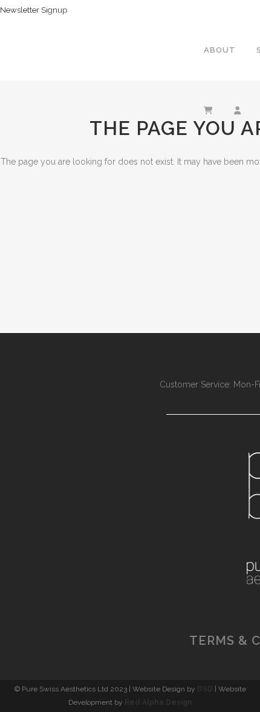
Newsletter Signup (33, 10)
